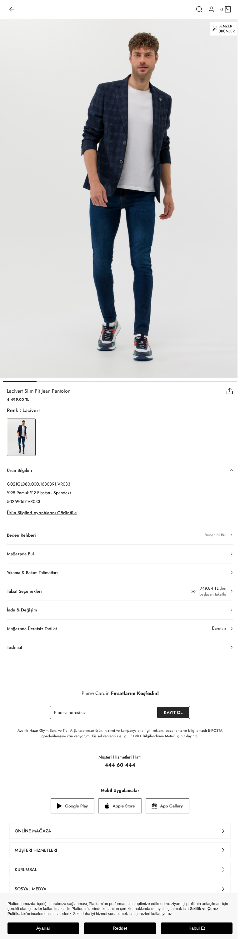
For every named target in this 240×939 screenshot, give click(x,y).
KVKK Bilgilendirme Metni (153, 736)
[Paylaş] (230, 391)
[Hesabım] (211, 9)
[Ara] (199, 9)
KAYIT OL (173, 712)
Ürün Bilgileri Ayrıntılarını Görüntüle (42, 513)
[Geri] (12, 9)
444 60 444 (120, 765)
